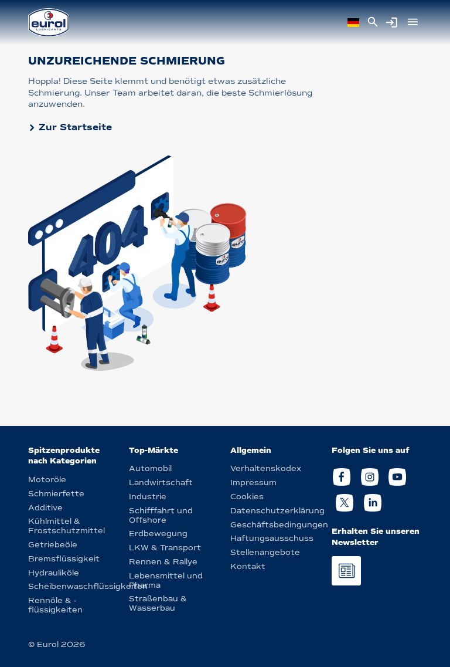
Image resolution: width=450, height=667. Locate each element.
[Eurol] (48, 22)
